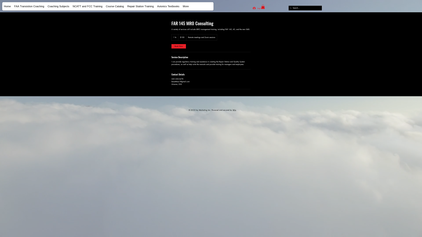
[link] (178, 46)
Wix (234, 110)
